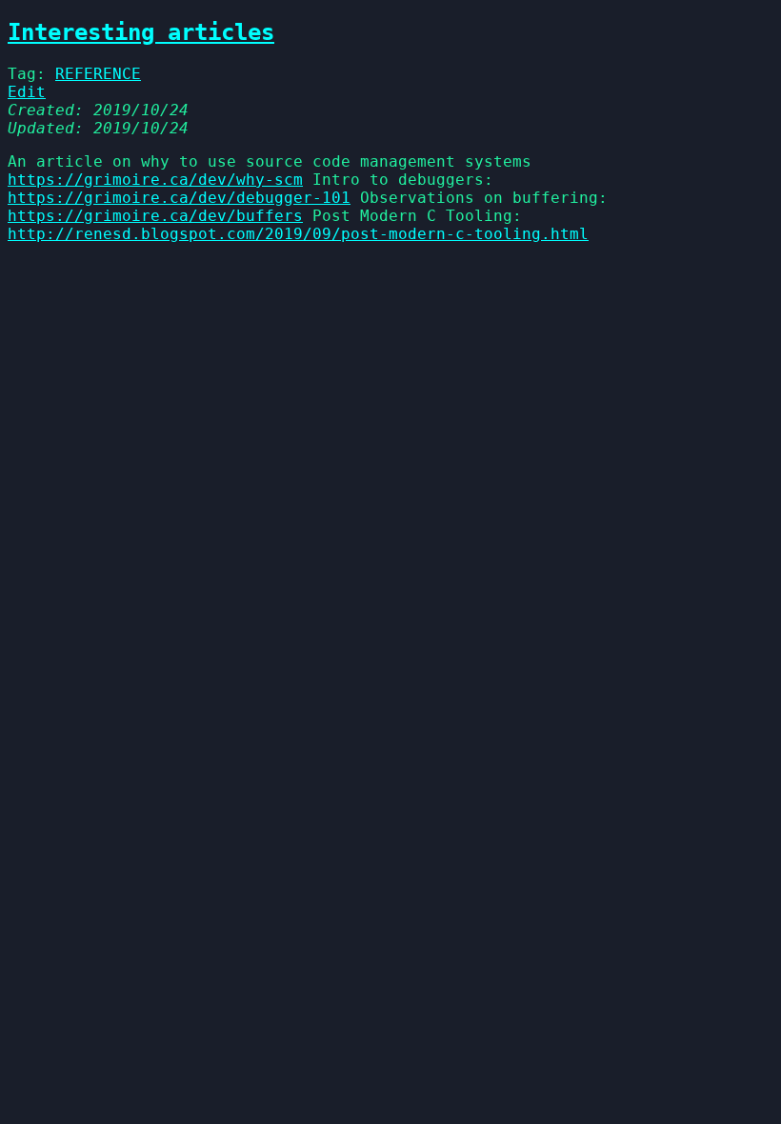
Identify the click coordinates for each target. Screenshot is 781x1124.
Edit (27, 92)
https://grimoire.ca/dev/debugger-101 (179, 198)
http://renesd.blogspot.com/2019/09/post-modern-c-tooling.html (298, 234)
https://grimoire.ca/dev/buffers (155, 216)
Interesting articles (141, 32)
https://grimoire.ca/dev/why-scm (155, 180)
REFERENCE (98, 74)
